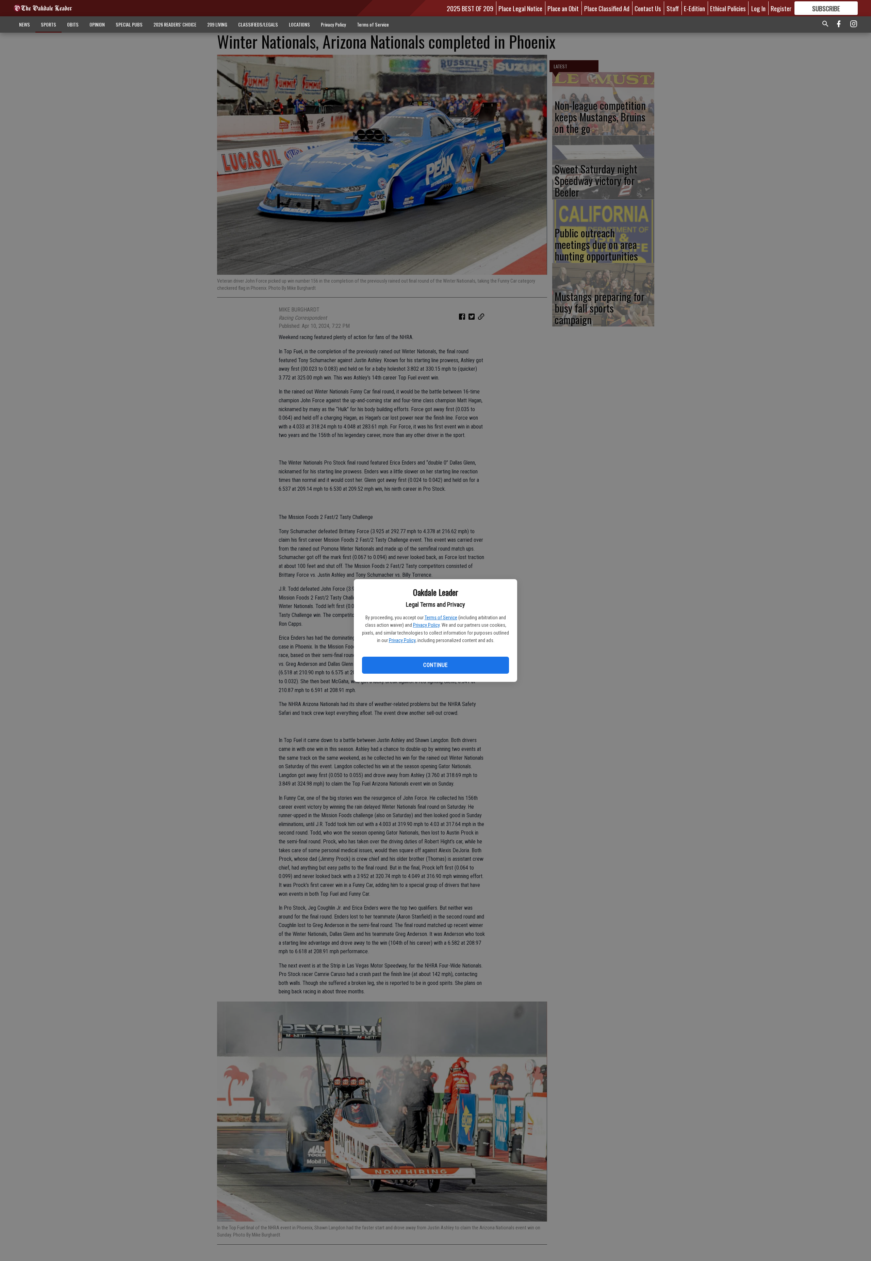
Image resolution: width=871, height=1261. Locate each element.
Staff (673, 8)
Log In (758, 8)
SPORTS (48, 24)
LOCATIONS (299, 24)
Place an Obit (563, 8)
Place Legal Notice (520, 8)
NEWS (24, 24)
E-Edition (694, 8)
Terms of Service (441, 617)
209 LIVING (217, 24)
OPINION (97, 24)
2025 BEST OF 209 (470, 8)
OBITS (73, 24)
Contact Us (648, 8)
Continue (435, 665)
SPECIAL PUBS (129, 24)
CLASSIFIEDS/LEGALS (258, 24)
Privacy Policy (426, 625)
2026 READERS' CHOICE (174, 24)
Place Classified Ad (606, 8)
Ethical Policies (728, 8)
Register (781, 8)
